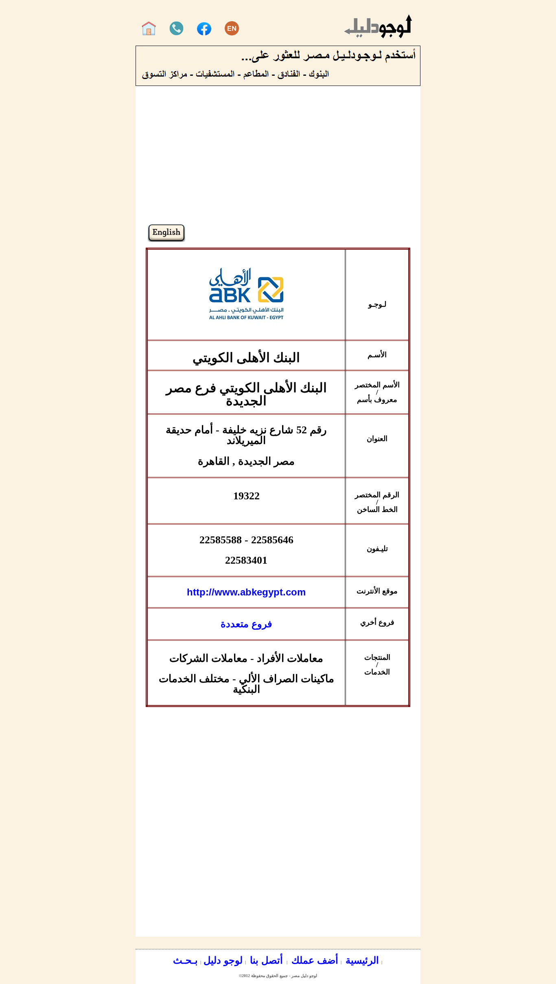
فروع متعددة (246, 623)
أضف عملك (313, 960)
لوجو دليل (223, 960)
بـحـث (185, 960)
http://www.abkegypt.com (246, 591)
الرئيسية (361, 960)
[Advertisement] (278, 167)
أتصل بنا (265, 960)
